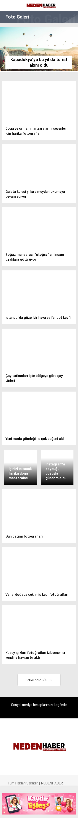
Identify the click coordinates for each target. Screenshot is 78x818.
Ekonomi (13, 35)
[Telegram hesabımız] (53, 811)
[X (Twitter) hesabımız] (18, 811)
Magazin (13, 71)
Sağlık (11, 88)
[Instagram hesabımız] (26, 811)
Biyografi (13, 44)
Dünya (11, 53)
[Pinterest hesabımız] (44, 811)
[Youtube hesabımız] (35, 811)
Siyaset (12, 80)
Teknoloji (14, 97)
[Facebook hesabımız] (9, 811)
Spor (10, 62)
